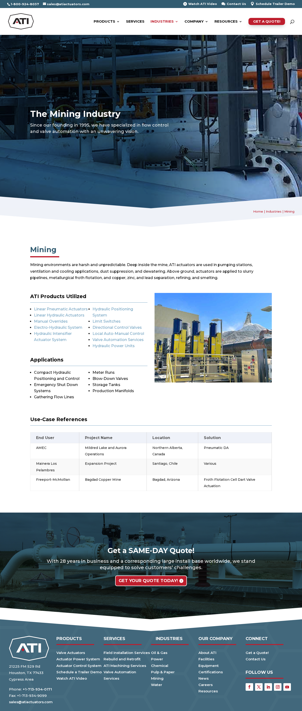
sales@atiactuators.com (31, 702)
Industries (162, 22)
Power (157, 659)
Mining (157, 678)
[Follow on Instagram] (277, 687)
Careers (205, 684)
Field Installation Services (127, 652)
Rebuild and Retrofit (122, 659)
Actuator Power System (78, 659)
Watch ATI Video (202, 4)
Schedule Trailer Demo (275, 4)
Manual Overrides (51, 321)
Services (135, 22)
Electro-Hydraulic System (58, 327)
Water (156, 684)
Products (104, 22)
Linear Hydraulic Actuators (59, 315)
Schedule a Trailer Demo (79, 672)
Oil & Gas (159, 652)
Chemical (159, 665)
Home (258, 211)
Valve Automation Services (118, 339)
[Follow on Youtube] (287, 687)
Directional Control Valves (117, 327)
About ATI (207, 652)
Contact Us (236, 4)
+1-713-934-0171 (37, 689)
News (203, 678)
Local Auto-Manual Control (118, 333)
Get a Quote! (266, 21)
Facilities (206, 659)
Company (194, 22)
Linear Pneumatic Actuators (61, 309)
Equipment (208, 665)
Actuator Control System (78, 665)
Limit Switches (106, 321)
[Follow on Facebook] (249, 687)
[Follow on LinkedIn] (268, 687)
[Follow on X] (259, 687)
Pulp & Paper (163, 672)
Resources (226, 22)
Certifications (210, 672)
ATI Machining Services (125, 665)
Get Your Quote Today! (148, 580)
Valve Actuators (70, 652)
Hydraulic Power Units (113, 346)
